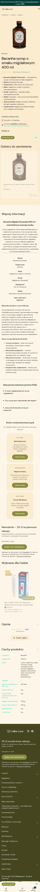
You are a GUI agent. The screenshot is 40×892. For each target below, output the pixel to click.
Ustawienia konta (8, 812)
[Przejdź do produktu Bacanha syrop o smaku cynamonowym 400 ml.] (19, 167)
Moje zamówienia (8, 801)
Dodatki (13, 15)
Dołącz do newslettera (14, 547)
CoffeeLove (5, 15)
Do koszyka (26, 598)
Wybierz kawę (20, 457)
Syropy (20, 15)
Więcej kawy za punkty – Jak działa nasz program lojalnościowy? (17, 807)
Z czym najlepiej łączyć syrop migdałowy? (16, 392)
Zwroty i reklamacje (9, 787)
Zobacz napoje (20, 485)
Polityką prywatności (24, 556)
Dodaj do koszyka (7, 137)
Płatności (5, 827)
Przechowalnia (7, 817)
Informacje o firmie (8, 855)
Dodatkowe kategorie (10, 859)
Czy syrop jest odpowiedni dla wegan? (21, 401)
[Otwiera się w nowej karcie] (28, 731)
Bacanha (4, 53)
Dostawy (5, 831)
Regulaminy (6, 778)
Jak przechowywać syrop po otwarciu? (16, 409)
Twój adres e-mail (8, 541)
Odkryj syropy (20, 513)
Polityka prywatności (9, 792)
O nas (4, 846)
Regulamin (26, 552)
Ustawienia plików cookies (11, 783)
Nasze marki (6, 869)
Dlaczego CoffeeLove (10, 841)
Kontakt (5, 850)
